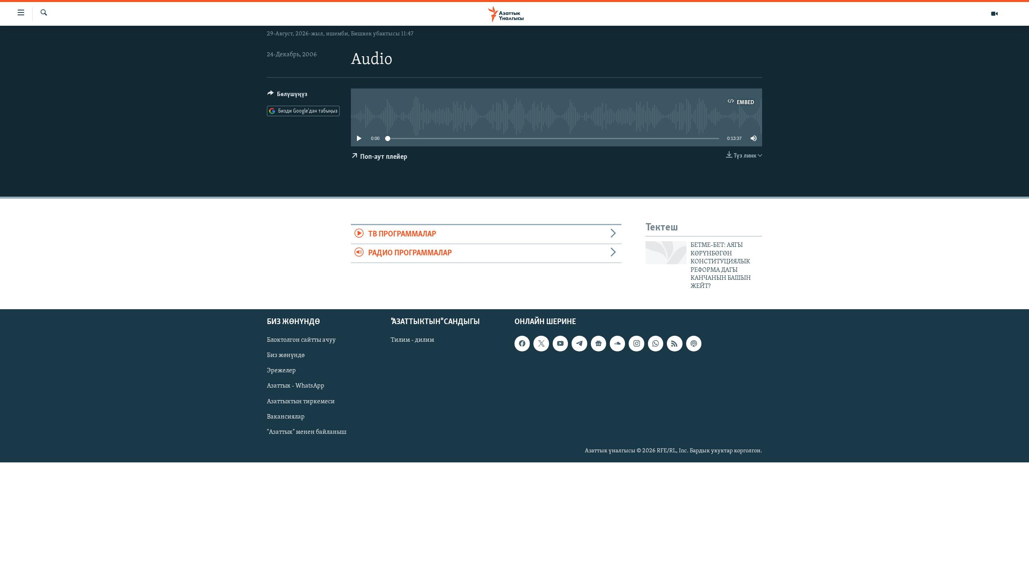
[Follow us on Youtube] (560, 343)
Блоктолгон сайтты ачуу (301, 340)
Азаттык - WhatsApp (295, 386)
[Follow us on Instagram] (636, 343)
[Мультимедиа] (994, 13)
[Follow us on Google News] (598, 343)
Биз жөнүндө (286, 355)
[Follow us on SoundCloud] (617, 343)
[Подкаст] (693, 343)
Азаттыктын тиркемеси (301, 401)
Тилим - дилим (412, 340)
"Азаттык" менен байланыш (306, 432)
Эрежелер (281, 371)
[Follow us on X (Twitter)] (541, 343)
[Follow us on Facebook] (522, 343)
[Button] (287, 96)
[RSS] (674, 343)
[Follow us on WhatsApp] (655, 343)
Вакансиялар (286, 416)
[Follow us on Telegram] (579, 343)
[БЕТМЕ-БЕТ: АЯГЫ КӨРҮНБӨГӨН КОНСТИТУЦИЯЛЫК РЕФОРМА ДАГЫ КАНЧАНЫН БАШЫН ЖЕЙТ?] (666, 252)
